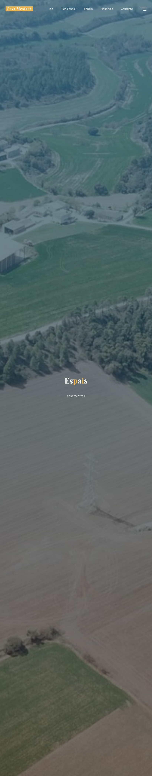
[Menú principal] (143, 9)
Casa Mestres (19, 8)
